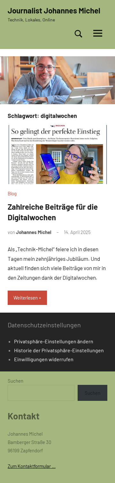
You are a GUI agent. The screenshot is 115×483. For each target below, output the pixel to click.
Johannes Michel (33, 232)
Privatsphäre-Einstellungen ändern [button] (53, 341)
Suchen (15, 381)
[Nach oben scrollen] (102, 470)
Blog (12, 193)
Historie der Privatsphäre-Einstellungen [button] (59, 350)
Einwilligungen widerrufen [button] (43, 359)
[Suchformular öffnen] (78, 33)
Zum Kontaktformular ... (32, 466)
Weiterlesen (25, 297)
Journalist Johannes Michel (54, 10)
